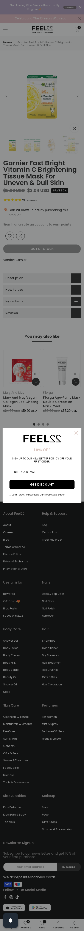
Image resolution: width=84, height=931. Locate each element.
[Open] (10, 920)
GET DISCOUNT (42, 484)
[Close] (76, 433)
